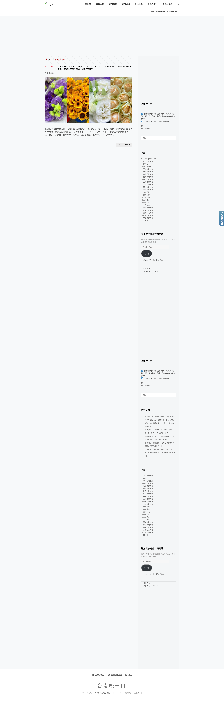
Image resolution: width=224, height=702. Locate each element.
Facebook (146, 128)
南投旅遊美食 (148, 187)
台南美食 (146, 200)
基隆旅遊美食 (148, 169)
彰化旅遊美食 (148, 161)
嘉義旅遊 (146, 192)
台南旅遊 (50, 73)
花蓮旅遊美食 (148, 215)
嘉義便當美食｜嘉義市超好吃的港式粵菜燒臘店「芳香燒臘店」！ (159, 444)
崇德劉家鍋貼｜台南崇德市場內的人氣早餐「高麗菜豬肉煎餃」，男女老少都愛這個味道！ (160, 452)
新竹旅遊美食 (148, 179)
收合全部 (152, 159)
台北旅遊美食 (148, 174)
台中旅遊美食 (148, 184)
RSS (130, 674)
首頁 (50, 60)
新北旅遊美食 (148, 172)
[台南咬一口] (49, 4)
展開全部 (144, 159)
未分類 (145, 221)
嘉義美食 (146, 195)
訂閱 (146, 254)
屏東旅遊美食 (148, 210)
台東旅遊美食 (148, 213)
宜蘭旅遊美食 (148, 218)
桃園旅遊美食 (148, 177)
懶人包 (145, 164)
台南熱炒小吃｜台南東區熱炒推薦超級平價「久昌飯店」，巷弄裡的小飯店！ (159, 431)
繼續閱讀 (126, 145)
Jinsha (120, 693)
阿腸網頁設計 (137, 693)
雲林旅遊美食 (148, 189)
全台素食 (146, 205)
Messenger (116, 674)
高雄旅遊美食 (148, 208)
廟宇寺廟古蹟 (148, 166)
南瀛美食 (146, 202)
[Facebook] (142, 126)
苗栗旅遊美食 (148, 182)
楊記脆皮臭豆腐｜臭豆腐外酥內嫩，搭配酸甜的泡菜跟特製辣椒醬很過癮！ (159, 437)
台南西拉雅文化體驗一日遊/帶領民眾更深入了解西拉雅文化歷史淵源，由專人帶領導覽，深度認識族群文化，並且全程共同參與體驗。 (160, 421)
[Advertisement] (112, 36)
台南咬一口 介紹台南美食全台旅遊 (98, 693)
